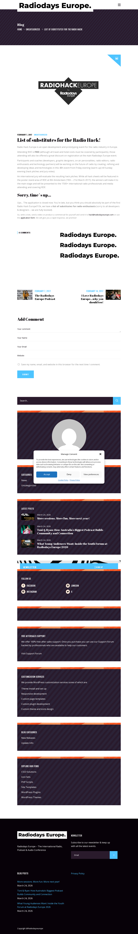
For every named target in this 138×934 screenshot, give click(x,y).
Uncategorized (33, 29)
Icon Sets (25, 776)
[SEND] (114, 855)
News (24, 480)
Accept (47, 474)
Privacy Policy (75, 480)
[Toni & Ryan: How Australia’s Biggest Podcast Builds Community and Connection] (28, 529)
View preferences (91, 474)
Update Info (27, 743)
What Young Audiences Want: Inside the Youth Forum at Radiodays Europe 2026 (72, 545)
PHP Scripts (27, 782)
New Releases (28, 737)
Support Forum (106, 641)
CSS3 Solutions (28, 771)
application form (28, 217)
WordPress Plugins (31, 792)
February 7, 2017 (24, 134)
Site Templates (28, 787)
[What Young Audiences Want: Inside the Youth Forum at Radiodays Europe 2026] (28, 543)
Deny (69, 474)
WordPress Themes (31, 797)
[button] (100, 454)
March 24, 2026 (44, 514)
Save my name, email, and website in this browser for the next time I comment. (60, 364)
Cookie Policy (63, 480)
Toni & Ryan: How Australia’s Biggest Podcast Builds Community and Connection (70, 531)
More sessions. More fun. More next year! (63, 518)
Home (19, 29)
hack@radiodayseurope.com (101, 214)
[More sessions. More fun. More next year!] (28, 517)
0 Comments (24, 232)
